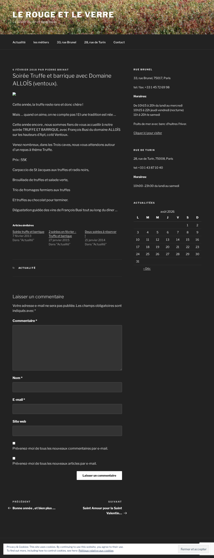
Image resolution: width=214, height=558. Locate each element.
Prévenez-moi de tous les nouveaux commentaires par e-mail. (60, 448)
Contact (119, 42)
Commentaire (25, 321)
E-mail (19, 400)
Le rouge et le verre (63, 14)
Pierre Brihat (57, 69)
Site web (19, 421)
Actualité (19, 42)
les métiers (41, 42)
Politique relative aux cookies (96, 550)
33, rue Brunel (66, 42)
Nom (18, 378)
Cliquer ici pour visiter (148, 133)
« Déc (147, 268)
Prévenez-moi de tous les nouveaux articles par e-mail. (55, 463)
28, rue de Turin (95, 42)
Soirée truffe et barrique (28, 231)
